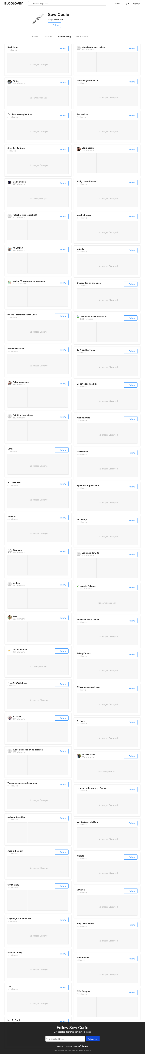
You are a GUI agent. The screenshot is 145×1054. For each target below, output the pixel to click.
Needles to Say (15, 952)
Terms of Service (85, 1050)
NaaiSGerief (82, 451)
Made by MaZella (16, 348)
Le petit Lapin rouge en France (91, 788)
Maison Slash (19, 181)
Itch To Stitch (14, 1020)
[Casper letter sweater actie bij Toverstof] (87, 1007)
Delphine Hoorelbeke (23, 415)
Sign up (136, 3)
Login (85, 1045)
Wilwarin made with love (88, 687)
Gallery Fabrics (20, 649)
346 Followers (82, 36)
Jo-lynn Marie (88, 754)
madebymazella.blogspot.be (93, 316)
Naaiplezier (13, 47)
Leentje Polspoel (88, 586)
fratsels (80, 249)
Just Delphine (83, 417)
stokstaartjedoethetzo (87, 80)
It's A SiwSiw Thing (86, 349)
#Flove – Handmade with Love (22, 314)
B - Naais (17, 716)
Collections (47, 36)
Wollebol (12, 516)
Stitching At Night (16, 148)
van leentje (82, 519)
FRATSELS (18, 248)
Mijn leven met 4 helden (88, 619)
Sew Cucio (58, 19)
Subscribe (92, 1038)
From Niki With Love (17, 682)
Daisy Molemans (21, 382)
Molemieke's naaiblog (87, 383)
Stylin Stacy (13, 884)
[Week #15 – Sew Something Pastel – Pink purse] (17, 900)
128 (9, 986)
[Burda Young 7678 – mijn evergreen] (17, 832)
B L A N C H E (14, 482)
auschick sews (84, 215)
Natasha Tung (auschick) (25, 214)
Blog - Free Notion (85, 923)
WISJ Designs (83, 991)
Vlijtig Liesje (88, 147)
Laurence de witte (90, 552)
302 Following (64, 36)
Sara (15, 616)
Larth (10, 448)
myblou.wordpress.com (88, 485)
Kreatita (80, 855)
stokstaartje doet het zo (93, 46)
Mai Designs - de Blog (87, 821)
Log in (126, 3)
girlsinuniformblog (16, 817)
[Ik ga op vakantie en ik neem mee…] (58, 832)
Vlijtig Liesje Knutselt (87, 181)
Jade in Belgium (15, 850)
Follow (56, 25)
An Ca (16, 80)
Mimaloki (81, 889)
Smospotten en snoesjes (89, 282)
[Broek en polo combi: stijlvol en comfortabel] (38, 832)
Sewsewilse (82, 114)
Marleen (16, 583)
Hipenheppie (83, 957)
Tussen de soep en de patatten (28, 749)
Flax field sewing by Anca (20, 114)
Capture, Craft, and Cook (19, 918)
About (118, 3)
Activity (35, 36)
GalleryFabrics (84, 653)
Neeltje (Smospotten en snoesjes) (29, 281)
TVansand (17, 550)
